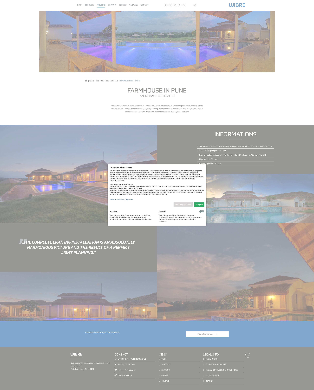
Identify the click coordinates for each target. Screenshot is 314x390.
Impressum (129, 200)
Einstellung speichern (183, 204)
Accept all (199, 204)
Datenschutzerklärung (117, 200)
